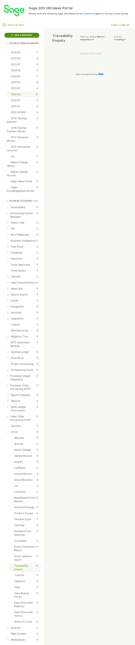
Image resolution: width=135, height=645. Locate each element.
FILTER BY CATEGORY (20, 201)
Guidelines (88, 13)
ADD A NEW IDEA (23, 35)
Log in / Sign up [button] (120, 24)
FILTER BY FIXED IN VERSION (24, 43)
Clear (35, 201)
